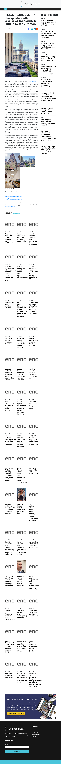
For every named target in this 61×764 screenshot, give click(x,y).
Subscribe (17, 751)
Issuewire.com (32, 81)
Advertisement (36, 734)
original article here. (10, 206)
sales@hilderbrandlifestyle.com (13, 196)
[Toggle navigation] (5, 9)
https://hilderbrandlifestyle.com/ (14, 199)
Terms (33, 730)
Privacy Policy (35, 732)
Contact (34, 736)
